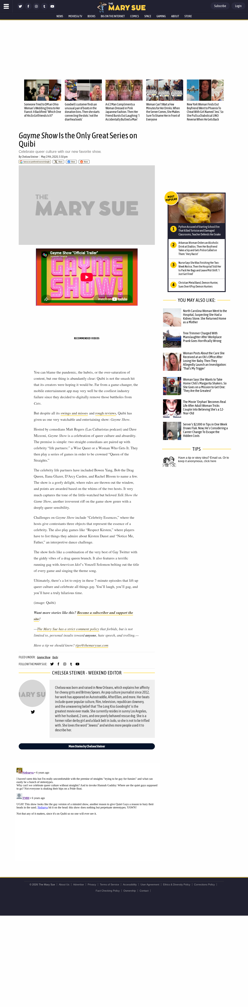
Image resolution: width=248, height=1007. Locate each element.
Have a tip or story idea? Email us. (200, 457)
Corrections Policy (204, 884)
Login (238, 6)
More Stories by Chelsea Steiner (87, 746)
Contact (144, 890)
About (175, 16)
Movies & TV (75, 16)
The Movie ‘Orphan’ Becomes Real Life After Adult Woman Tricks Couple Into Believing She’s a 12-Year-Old (204, 407)
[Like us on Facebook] (28, 8)
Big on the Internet (113, 16)
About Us (64, 884)
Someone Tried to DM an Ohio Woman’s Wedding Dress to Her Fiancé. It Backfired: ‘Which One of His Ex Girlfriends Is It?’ (42, 109)
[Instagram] (36, 8)
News (59, 16)
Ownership (129, 890)
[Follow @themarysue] (20, 8)
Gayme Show (43, 657)
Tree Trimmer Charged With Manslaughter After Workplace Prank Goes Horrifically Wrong (202, 337)
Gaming (161, 16)
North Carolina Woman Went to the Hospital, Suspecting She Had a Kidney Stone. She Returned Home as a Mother (205, 316)
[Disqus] (87, 811)
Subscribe (220, 6)
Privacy (92, 884)
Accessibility (130, 884)
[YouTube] (52, 8)
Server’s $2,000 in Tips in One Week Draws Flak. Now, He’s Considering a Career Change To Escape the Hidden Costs (205, 430)
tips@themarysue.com (92, 645)
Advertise (78, 884)
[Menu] (6, 6)
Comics (134, 16)
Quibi (55, 657)
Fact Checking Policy (108, 890)
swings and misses (74, 413)
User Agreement (150, 884)
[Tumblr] (44, 8)
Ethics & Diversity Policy (176, 884)
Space (147, 16)
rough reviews (105, 413)
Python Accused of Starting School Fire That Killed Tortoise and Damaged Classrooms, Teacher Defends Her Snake (199, 230)
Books (91, 16)
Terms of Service (109, 884)
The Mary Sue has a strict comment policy (68, 628)
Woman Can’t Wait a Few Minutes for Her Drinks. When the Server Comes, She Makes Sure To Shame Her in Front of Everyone (163, 111)
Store (188, 16)
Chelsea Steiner (30, 156)
